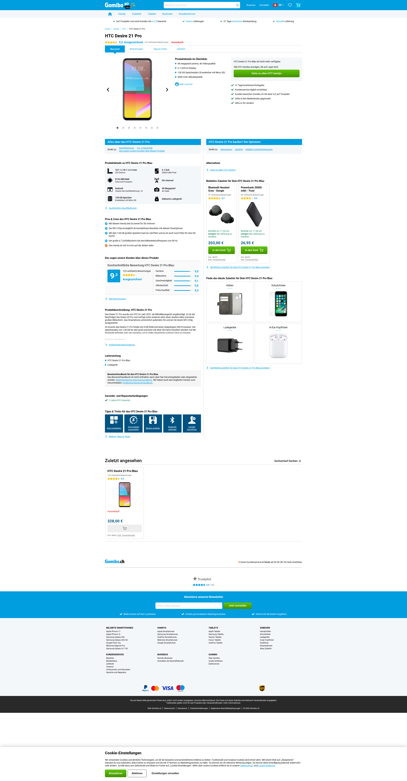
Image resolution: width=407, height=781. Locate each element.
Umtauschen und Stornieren (118, 669)
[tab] (117, 128)
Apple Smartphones (165, 631)
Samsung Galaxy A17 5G (117, 648)
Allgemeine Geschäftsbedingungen (226, 708)
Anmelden (264, 5)
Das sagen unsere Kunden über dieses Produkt (142, 151)
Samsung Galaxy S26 (115, 637)
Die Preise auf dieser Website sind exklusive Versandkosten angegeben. (246, 700)
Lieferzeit (110, 664)
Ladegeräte (264, 637)
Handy (122, 13)
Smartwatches (266, 646)
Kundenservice (187, 13)
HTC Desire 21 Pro (137, 29)
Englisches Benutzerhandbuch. (138, 383)
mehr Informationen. (232, 703)
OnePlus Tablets (215, 643)
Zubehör (136, 13)
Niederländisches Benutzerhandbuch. (134, 380)
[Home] (110, 14)
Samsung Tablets (216, 634)
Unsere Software (216, 661)
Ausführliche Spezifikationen (123, 208)
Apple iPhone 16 (113, 634)
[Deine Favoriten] (290, 5)
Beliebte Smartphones (119, 627)
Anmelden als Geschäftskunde (170, 661)
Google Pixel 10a (113, 643)
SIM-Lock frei (185, 84)
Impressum (182, 708)
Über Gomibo (214, 658)
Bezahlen (110, 658)
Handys (161, 627)
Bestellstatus (111, 661)
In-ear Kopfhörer (267, 640)
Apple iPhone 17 (113, 631)
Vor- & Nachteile (144, 148)
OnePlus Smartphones (167, 637)
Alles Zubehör (266, 648)
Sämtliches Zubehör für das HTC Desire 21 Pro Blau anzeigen (240, 267)
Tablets (152, 13)
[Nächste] (167, 89)
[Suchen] (237, 5)
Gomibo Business (164, 658)
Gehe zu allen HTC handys (223, 170)
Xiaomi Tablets (215, 637)
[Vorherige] (108, 89)
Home (107, 29)
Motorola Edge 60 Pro (115, 646)
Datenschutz (214, 664)
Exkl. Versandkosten (217, 260)
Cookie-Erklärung (266, 765)
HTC (124, 29)
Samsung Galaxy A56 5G (117, 640)
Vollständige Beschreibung (122, 345)
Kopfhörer (264, 643)
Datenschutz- (246, 765)
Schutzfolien (265, 634)
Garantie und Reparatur (116, 672)
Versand (109, 667)
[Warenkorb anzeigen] (298, 5)
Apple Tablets (214, 631)
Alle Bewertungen (117, 299)
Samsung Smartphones (167, 634)
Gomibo (213, 654)
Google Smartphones (166, 643)
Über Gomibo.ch (154, 708)
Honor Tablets (215, 640)
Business (167, 13)
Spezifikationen (126, 148)
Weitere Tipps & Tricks (119, 436)
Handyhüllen (265, 631)
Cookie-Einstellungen (199, 708)
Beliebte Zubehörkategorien (259, 149)
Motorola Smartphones (167, 640)
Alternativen (226, 149)
